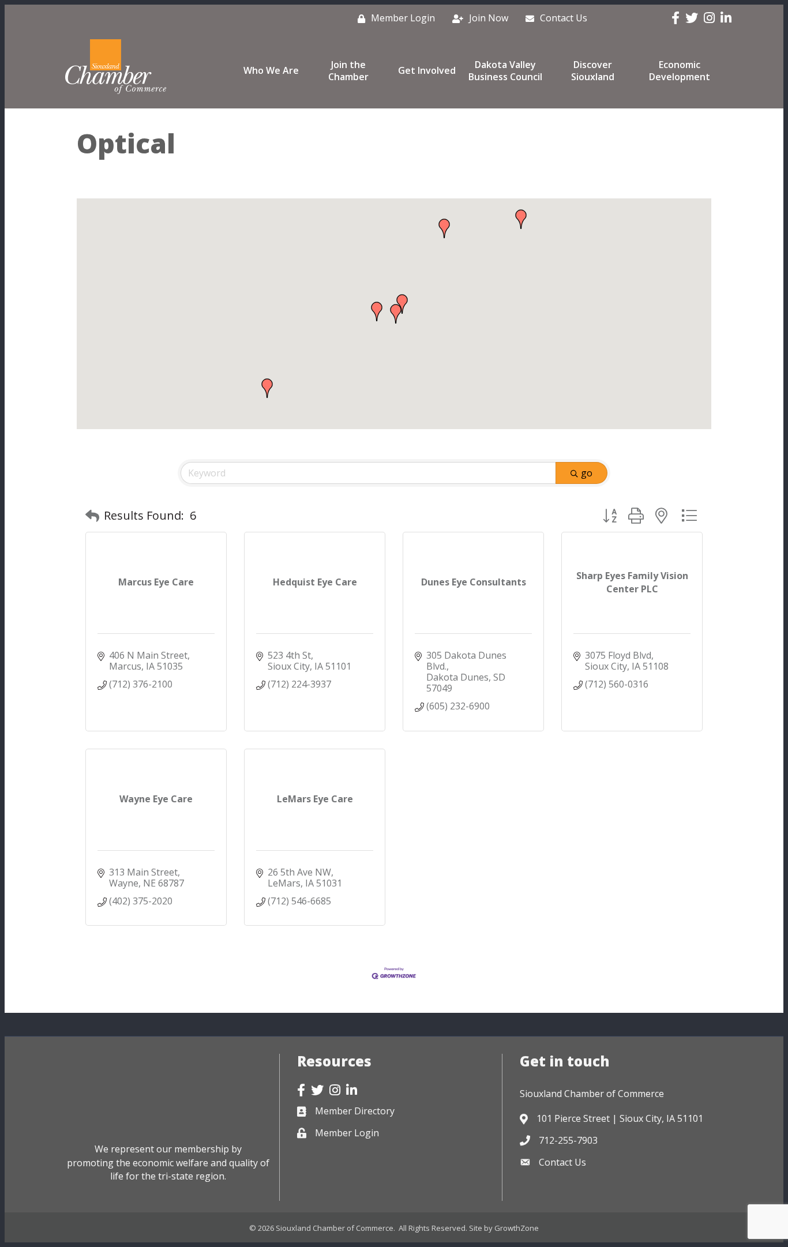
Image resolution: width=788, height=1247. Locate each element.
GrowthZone (516, 1228)
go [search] (586, 473)
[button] (376, 311)
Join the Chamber (348, 70)
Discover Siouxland (592, 70)
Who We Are (271, 70)
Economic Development (679, 70)
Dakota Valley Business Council (505, 70)
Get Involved (427, 70)
